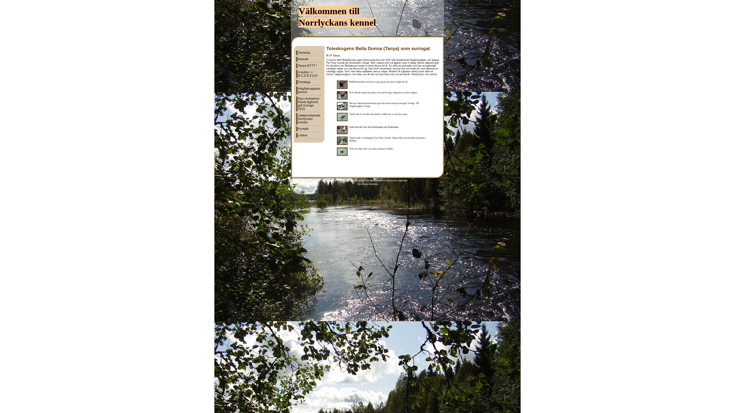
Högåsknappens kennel (309, 90)
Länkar (302, 135)
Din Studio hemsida (367, 184)
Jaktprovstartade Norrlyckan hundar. (309, 119)
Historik (303, 59)
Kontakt (303, 128)
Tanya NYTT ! (307, 65)
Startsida (304, 52)
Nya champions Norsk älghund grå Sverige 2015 (308, 104)
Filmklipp (304, 82)
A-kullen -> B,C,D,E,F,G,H (308, 74)
